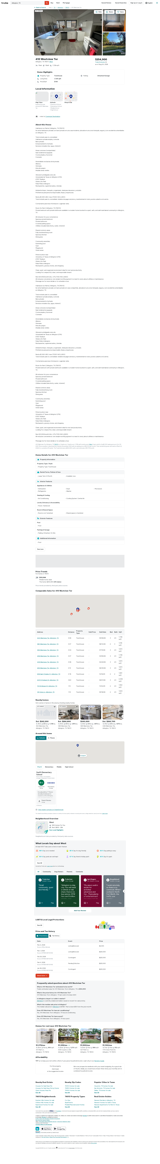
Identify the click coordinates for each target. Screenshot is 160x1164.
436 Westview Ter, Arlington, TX (48, 662)
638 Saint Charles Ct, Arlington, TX (48, 674)
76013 (67, 7)
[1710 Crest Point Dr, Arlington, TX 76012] (113, 1036)
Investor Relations (80, 1135)
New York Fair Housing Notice (43, 1120)
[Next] (122, 716)
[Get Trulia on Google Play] (59, 1129)
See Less (41, 549)
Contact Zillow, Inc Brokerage (44, 1124)
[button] (47, 3)
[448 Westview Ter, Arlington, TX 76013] (113, 712)
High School (69, 767)
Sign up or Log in (136, 3)
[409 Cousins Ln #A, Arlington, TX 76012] (68, 1036)
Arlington (60, 7)
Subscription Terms (97, 1135)
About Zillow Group (49, 1135)
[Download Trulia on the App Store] (46, 1129)
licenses (85, 1115)
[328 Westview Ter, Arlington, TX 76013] (68, 712)
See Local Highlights (56, 830)
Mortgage (66, 3)
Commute (79, 872)
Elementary (49, 767)
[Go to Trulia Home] (5, 3)
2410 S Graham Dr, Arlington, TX (47, 680)
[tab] (41, 738)
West (51, 62)
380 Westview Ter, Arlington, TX (47, 644)
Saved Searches (121, 3)
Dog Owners (58, 872)
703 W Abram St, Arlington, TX (47, 686)
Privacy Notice (110, 1135)
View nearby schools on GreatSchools (50, 810)
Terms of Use (89, 1135)
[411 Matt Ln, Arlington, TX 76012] (46, 1036)
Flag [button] (52, 903)
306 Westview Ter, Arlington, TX (47, 650)
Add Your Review (80, 910)
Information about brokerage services (47, 1121)
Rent (58, 3)
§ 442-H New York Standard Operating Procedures (48, 1118)
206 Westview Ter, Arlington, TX (47, 668)
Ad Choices (117, 1135)
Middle (59, 767)
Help (104, 1135)
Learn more (105, 813)
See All (40, 863)
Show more (41, 975)
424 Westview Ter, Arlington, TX (48, 638)
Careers (67, 1135)
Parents (69, 872)
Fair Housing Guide (59, 1135)
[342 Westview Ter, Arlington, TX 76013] (46, 712)
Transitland (58, 1111)
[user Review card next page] (124, 891)
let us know (94, 1143)
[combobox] (29, 3)
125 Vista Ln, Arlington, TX (45, 692)
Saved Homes (106, 3)
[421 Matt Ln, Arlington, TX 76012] (90, 1036)
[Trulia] (37, 1129)
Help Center (71, 1148)
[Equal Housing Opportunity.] (57, 1148)
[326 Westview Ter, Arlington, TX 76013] (90, 712)
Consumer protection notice (63, 1121)
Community (47, 872)
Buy (52, 3)
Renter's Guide (99, 1061)
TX (54, 7)
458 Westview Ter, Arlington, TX (48, 656)
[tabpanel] (80, 958)
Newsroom (72, 1135)
